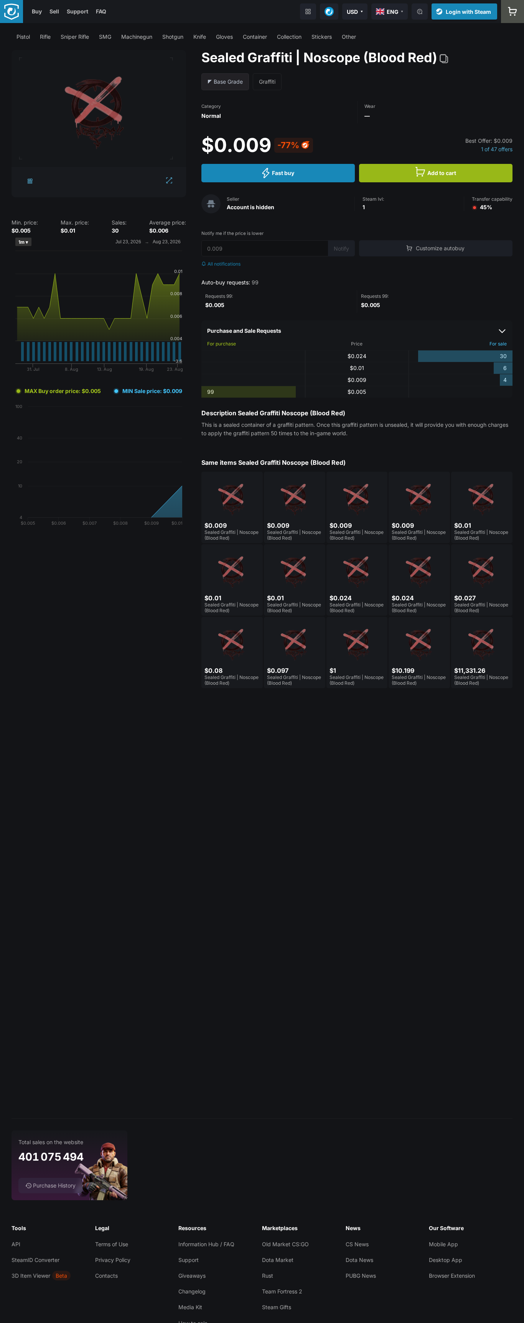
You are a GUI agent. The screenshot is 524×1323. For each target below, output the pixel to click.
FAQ (101, 11)
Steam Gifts (276, 1307)
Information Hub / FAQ (206, 1244)
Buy (37, 11)
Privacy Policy (112, 1260)
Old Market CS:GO (285, 1244)
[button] (23, 37)
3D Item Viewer (31, 1275)
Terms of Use (111, 1244)
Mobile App (443, 1244)
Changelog (192, 1291)
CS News (357, 1244)
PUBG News (361, 1275)
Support (77, 11)
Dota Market (277, 1260)
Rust (267, 1275)
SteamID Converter (35, 1260)
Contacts (106, 1275)
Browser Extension (452, 1275)
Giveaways (192, 1275)
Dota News (359, 1260)
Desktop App (445, 1260)
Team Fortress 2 (282, 1291)
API (16, 1244)
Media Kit (190, 1307)
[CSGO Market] (11, 11)
